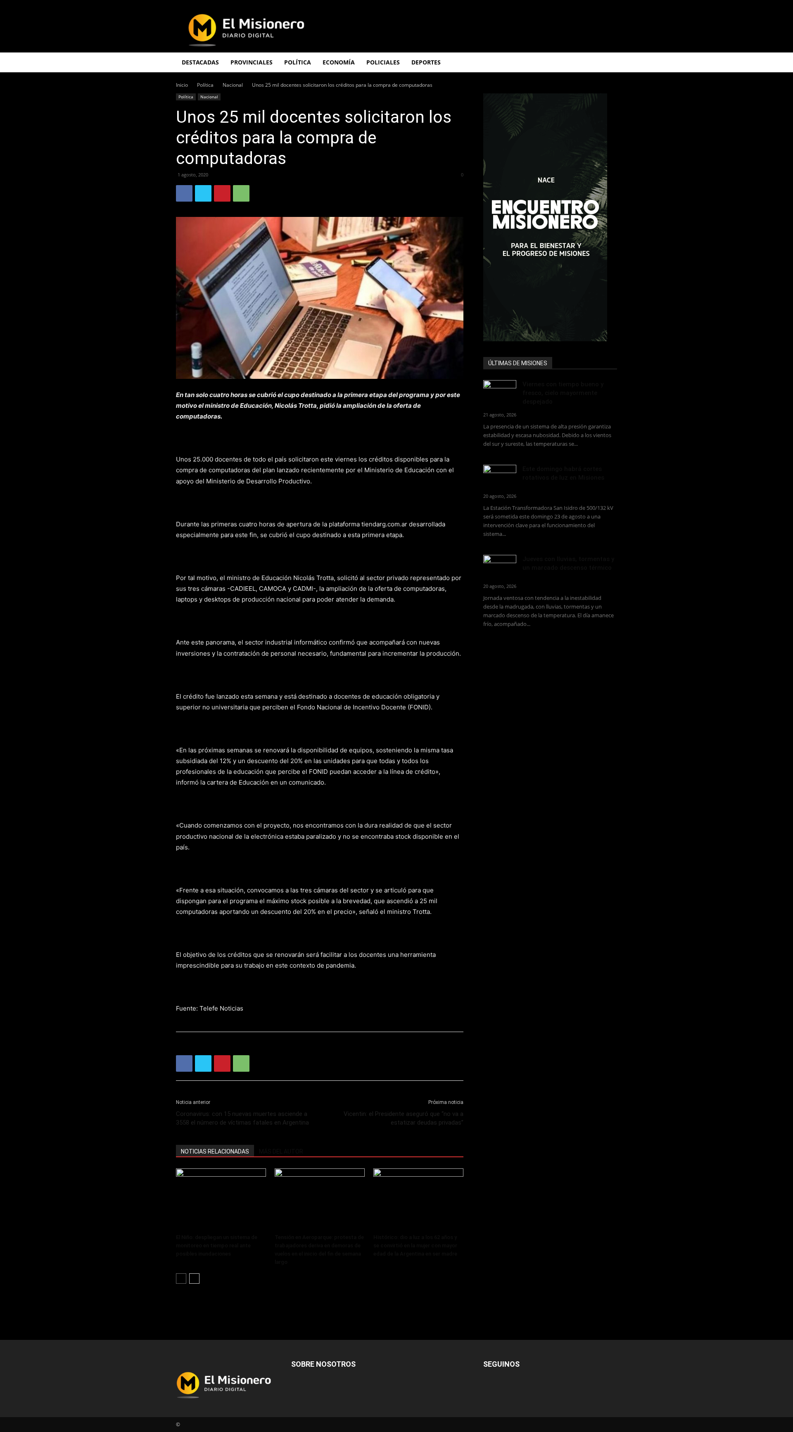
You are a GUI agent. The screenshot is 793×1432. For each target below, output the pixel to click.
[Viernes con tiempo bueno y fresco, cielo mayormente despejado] (499, 391)
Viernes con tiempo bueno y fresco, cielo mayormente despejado (562, 393)
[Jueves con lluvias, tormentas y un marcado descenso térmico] (499, 566)
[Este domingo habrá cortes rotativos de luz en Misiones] (499, 474)
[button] (607, 63)
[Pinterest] (222, 193)
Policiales (383, 62)
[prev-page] (181, 1278)
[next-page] (194, 1278)
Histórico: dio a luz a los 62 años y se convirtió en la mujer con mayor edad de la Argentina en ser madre (415, 1245)
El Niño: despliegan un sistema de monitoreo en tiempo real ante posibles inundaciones (216, 1245)
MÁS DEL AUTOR (281, 1151)
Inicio (182, 84)
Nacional (233, 84)
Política (205, 84)
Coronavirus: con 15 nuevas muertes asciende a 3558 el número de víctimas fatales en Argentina (242, 1118)
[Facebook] (184, 193)
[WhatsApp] (241, 193)
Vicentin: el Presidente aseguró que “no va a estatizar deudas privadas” (403, 1118)
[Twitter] (203, 193)
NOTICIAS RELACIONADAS (215, 1151)
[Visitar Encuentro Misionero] (550, 217)
